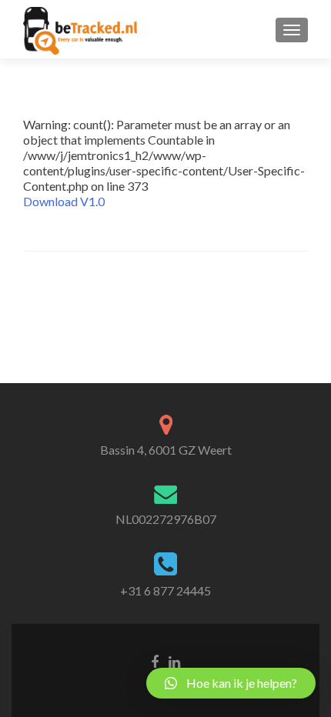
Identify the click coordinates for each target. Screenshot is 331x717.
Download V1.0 (64, 201)
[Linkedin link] (174, 660)
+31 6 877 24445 (165, 590)
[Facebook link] (155, 660)
